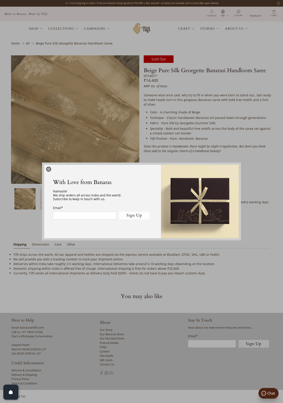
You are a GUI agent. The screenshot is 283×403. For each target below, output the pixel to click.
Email (58, 208)
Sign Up (134, 215)
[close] (48, 169)
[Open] (10, 392)
